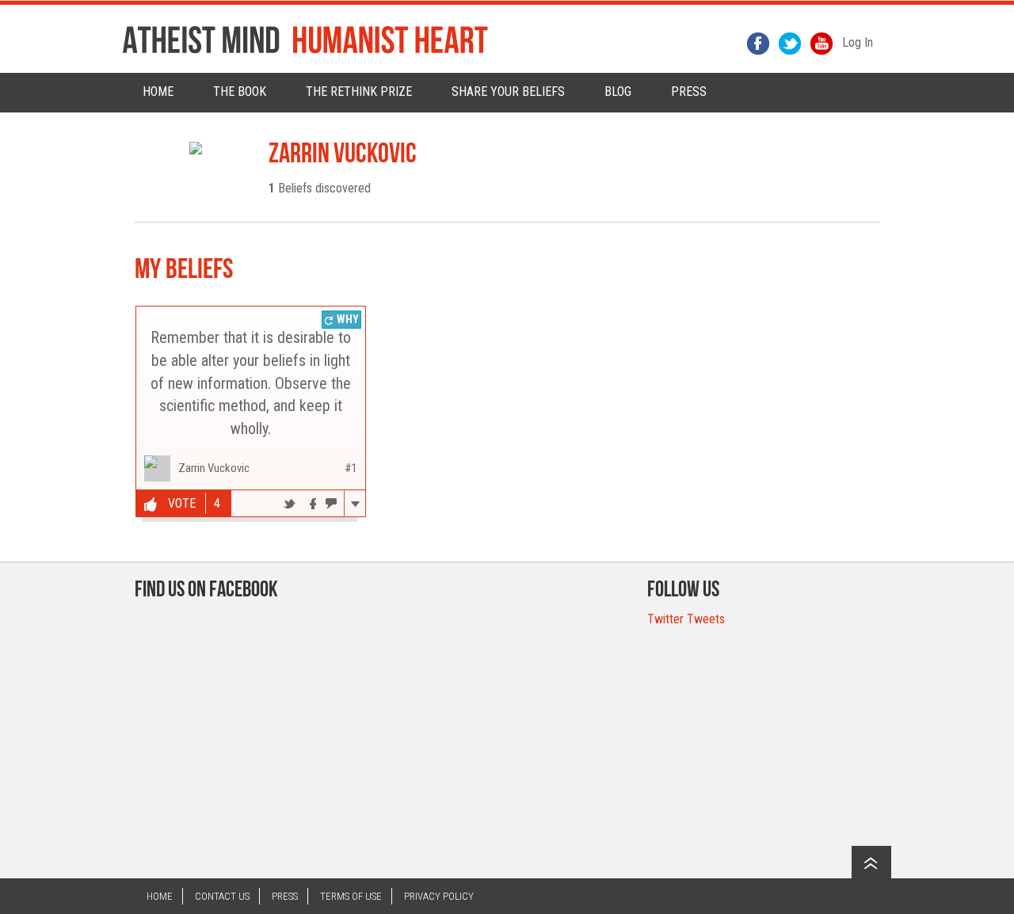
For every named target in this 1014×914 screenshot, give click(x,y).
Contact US (222, 896)
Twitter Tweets (686, 618)
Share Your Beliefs (508, 91)
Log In (857, 42)
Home (158, 91)
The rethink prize (359, 91)
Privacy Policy (439, 896)
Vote (180, 503)
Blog (617, 91)
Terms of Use (351, 896)
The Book (239, 91)
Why (346, 319)
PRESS (689, 91)
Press (285, 896)
